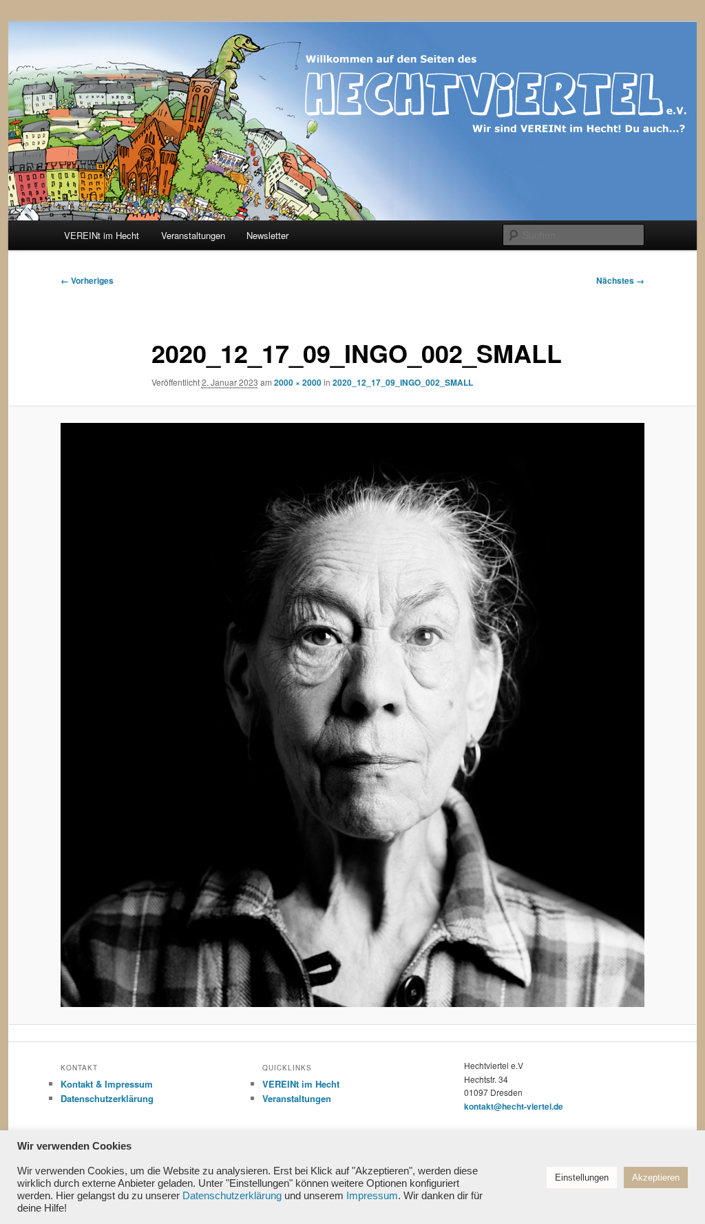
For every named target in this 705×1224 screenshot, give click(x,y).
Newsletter (267, 235)
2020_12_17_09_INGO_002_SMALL (403, 382)
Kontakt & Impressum (107, 1083)
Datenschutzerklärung (107, 1098)
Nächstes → (620, 280)
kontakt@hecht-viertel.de (513, 1106)
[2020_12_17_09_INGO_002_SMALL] (352, 715)
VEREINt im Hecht (101, 235)
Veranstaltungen (193, 235)
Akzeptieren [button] (656, 1177)
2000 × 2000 (298, 382)
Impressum (372, 1195)
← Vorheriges (87, 280)
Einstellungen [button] (582, 1177)
